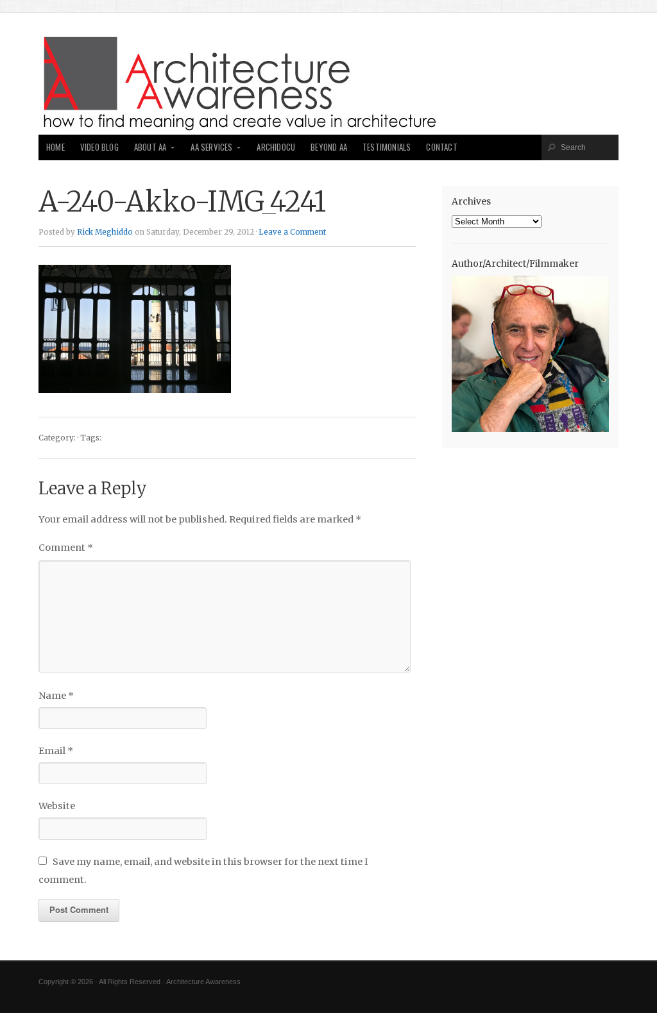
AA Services (211, 147)
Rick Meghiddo (105, 232)
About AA (150, 147)
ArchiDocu (276, 147)
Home (55, 147)
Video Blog (99, 147)
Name (56, 695)
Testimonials (387, 147)
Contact (441, 147)
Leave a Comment (292, 232)
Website (56, 806)
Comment (65, 547)
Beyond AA (329, 147)
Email (55, 751)
